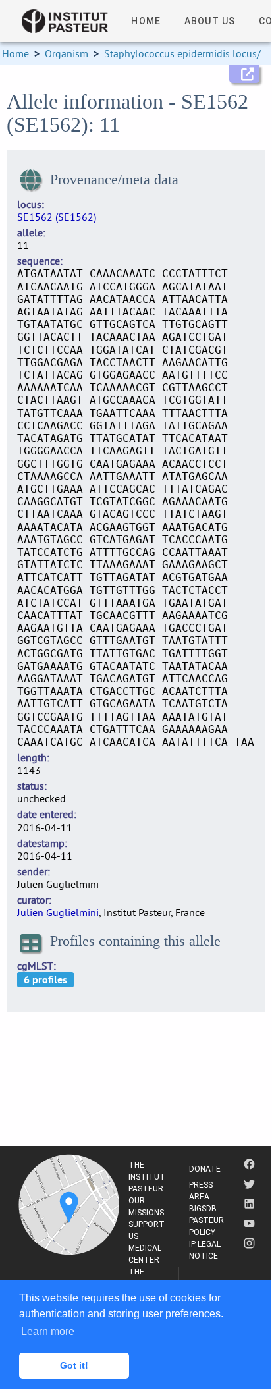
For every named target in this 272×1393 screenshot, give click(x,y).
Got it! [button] (74, 1365)
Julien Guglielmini (58, 912)
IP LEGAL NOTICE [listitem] (205, 1250)
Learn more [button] (47, 1331)
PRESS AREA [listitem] (201, 1190)
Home (15, 53)
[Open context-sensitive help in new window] (244, 74)
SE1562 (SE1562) (56, 216)
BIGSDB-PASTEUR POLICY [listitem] (206, 1220)
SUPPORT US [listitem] (146, 1230)
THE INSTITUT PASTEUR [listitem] (146, 1177)
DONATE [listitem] (205, 1169)
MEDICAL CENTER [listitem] (144, 1254)
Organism (66, 53)
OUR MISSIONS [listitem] (146, 1206)
